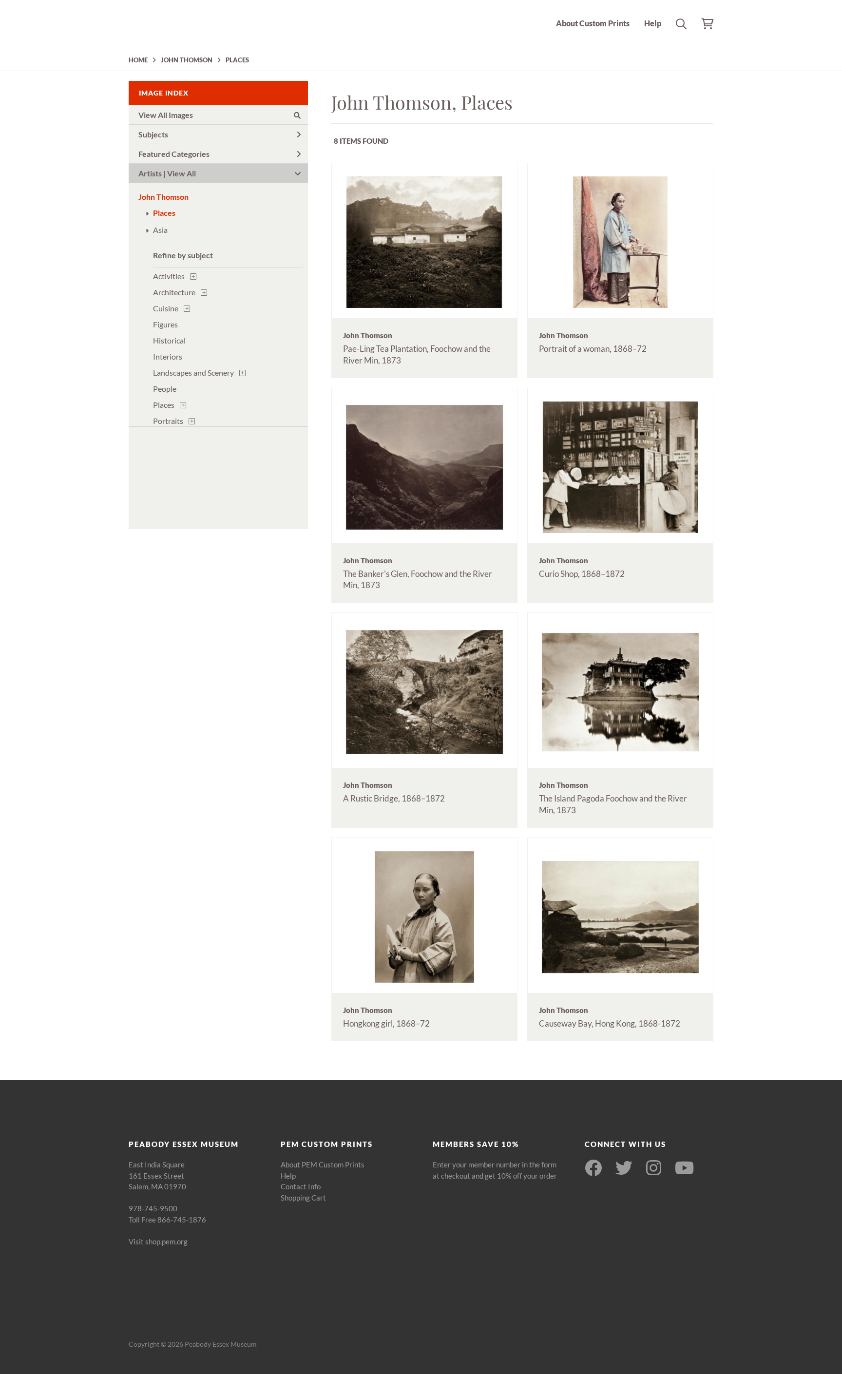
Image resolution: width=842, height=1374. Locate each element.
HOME (138, 60)
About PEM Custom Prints (322, 1164)
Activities (169, 276)
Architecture (174, 292)
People (164, 388)
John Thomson (163, 196)
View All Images (165, 114)
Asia (160, 229)
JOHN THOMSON (186, 60)
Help (652, 23)
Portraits (168, 420)
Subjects (153, 134)
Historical (169, 340)
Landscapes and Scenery (193, 372)
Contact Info (301, 1186)
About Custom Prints (593, 23)
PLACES (237, 60)
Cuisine (165, 308)
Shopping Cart (303, 1197)
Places (164, 212)
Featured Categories (174, 153)
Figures (165, 324)
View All (181, 173)
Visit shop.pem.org (158, 1241)
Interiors (167, 356)
